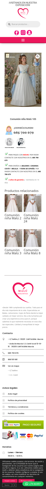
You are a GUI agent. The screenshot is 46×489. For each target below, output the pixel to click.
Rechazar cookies (26, 481)
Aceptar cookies (10, 481)
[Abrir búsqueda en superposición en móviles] (23, 24)
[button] (38, 56)
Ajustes (7, 485)
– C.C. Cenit (13, 375)
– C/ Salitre (12, 370)
